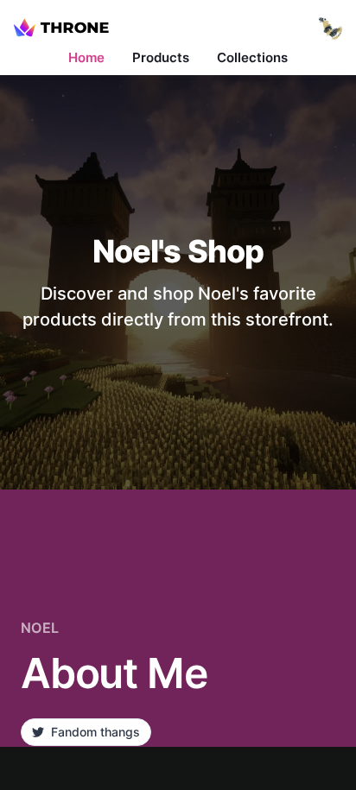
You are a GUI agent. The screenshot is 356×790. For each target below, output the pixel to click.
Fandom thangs (95, 731)
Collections (252, 57)
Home (86, 57)
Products (160, 57)
